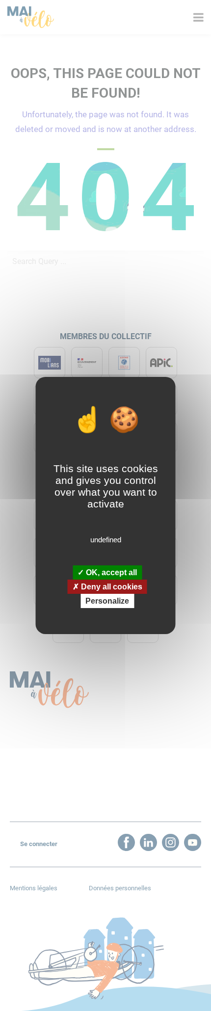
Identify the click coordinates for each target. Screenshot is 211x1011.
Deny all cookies (110, 587)
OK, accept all (110, 572)
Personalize (107, 601)
